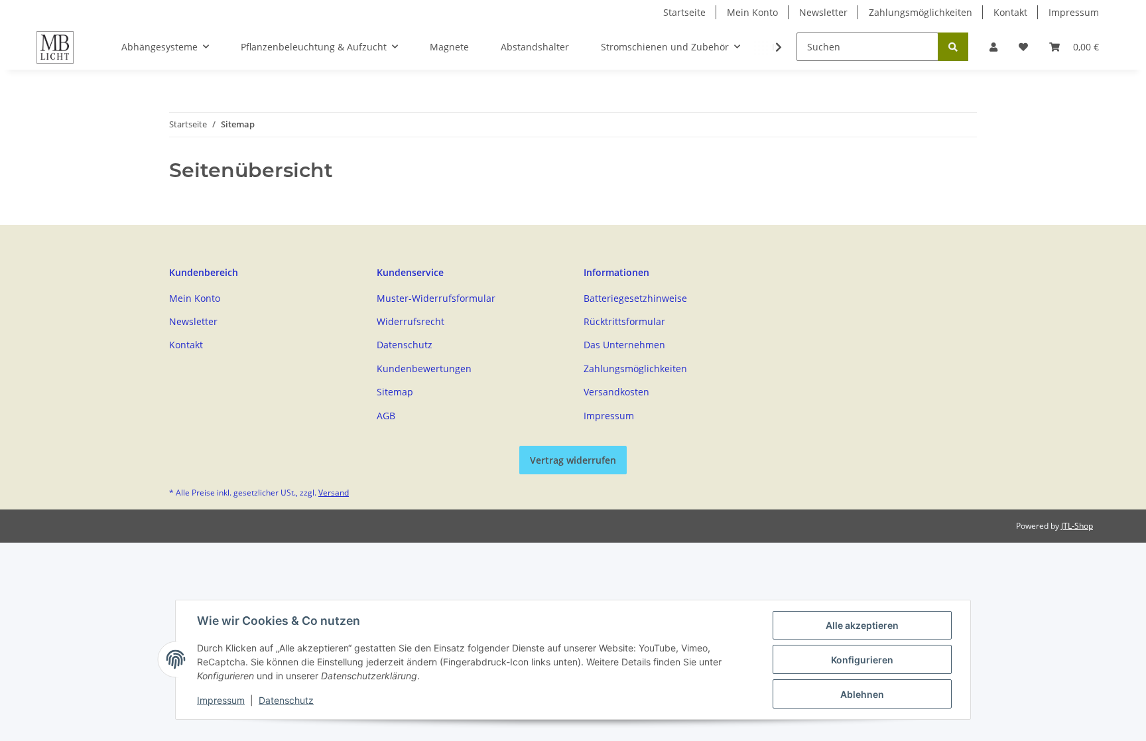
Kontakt (1010, 12)
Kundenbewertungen (424, 368)
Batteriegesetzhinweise (635, 298)
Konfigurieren (862, 659)
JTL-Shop (1077, 525)
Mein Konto (752, 12)
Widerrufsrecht (410, 321)
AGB (386, 415)
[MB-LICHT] (55, 47)
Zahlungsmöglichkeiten (920, 12)
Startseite (684, 12)
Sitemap (395, 391)
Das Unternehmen (624, 344)
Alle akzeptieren (862, 625)
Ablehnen (862, 694)
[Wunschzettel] (1023, 47)
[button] (993, 47)
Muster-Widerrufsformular (436, 298)
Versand (333, 492)
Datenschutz (404, 344)
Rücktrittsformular (624, 321)
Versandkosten (616, 391)
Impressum (1074, 12)
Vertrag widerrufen (573, 460)
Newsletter (823, 12)
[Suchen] (953, 47)
